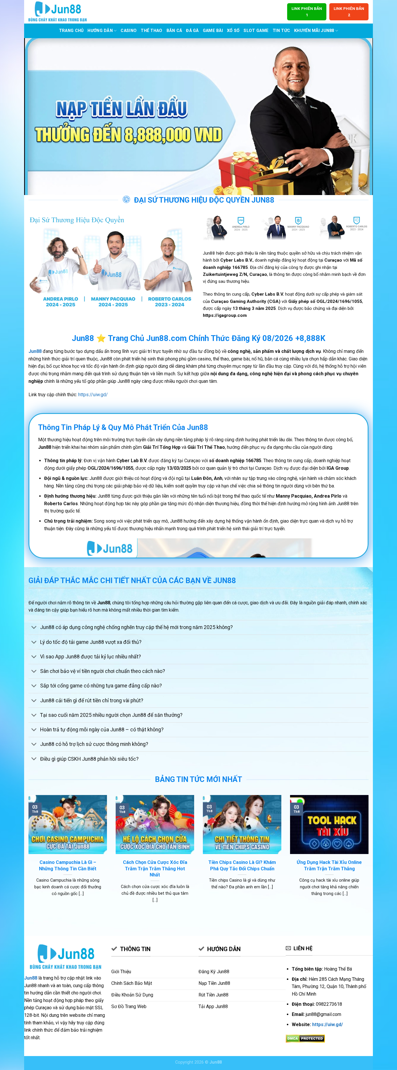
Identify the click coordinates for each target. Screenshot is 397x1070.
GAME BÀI (213, 30)
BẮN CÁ (174, 30)
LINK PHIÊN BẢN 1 (307, 11)
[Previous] (27, 856)
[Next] (369, 856)
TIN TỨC (281, 30)
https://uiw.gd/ (93, 394)
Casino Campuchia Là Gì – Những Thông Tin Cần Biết (67, 865)
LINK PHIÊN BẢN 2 (349, 11)
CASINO (129, 30)
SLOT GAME (256, 30)
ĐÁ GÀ (192, 30)
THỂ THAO (151, 30)
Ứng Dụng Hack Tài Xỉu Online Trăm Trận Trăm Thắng (329, 865)
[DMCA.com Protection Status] (305, 1038)
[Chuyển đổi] (34, 628)
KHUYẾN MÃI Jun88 (314, 30)
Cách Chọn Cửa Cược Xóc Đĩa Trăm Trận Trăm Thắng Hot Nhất (155, 869)
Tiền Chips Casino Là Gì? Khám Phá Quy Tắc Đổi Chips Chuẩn (242, 865)
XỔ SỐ (233, 30)
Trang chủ (71, 30)
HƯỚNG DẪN (100, 30)
